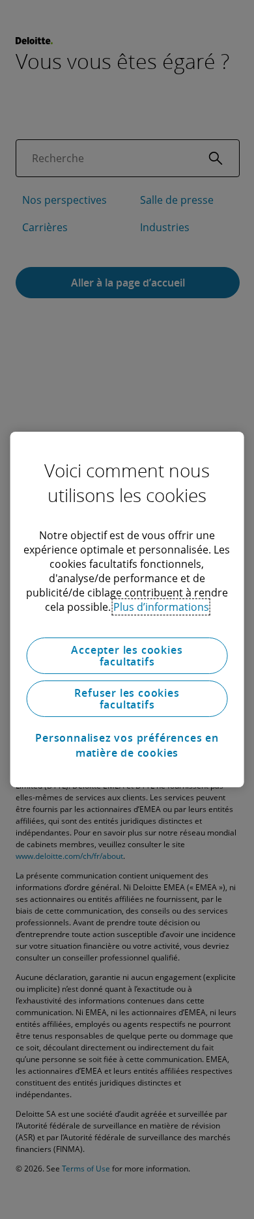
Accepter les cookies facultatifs (126, 656)
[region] (127, 609)
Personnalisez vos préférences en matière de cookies (127, 745)
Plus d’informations (161, 607)
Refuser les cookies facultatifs (126, 699)
